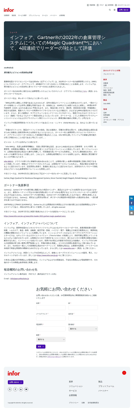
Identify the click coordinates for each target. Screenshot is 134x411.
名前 (37, 303)
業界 (37, 335)
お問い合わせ (123, 10)
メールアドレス (41, 314)
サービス (45, 15)
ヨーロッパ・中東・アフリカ (113, 120)
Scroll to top (124, 373)
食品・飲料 (107, 90)
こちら (84, 91)
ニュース (13, 32)
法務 (83, 403)
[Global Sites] (115, 10)
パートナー (53, 15)
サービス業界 (22, 15)
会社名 (70, 314)
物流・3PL (107, 95)
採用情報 (110, 5)
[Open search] (110, 10)
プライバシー (73, 403)
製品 (100, 381)
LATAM (105, 117)
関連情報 (92, 5)
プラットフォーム (34, 15)
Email (131, 212)
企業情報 (62, 15)
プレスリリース (108, 74)
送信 (39, 346)
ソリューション (76, 386)
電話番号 (39, 324)
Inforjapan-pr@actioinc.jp (19, 278)
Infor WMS (7, 161)
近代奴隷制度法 (93, 403)
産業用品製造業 (108, 93)
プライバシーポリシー (54, 357)
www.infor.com (69, 248)
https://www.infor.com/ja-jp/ (47, 255)
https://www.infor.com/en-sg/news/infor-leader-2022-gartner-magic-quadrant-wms (35, 216)
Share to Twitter (131, 208)
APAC (105, 122)
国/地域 (71, 324)
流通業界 (6, 15)
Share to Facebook (131, 203)
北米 (105, 113)
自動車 (105, 83)
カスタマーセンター (124, 5)
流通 (105, 85)
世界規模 (106, 115)
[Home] (9, 10)
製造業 (14, 15)
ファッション (108, 88)
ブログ (101, 5)
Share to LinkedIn (131, 198)
